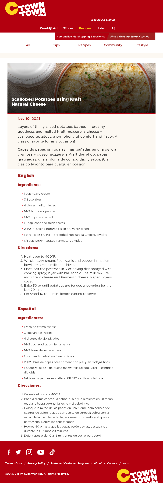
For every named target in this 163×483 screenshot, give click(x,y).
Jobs (126, 463)
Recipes (84, 45)
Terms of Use (13, 463)
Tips (56, 45)
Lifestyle (141, 45)
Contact (112, 463)
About (98, 463)
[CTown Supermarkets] (25, 9)
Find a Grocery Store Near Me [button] (129, 36)
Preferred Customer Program (70, 463)
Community (113, 45)
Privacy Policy (36, 463)
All (28, 45)
